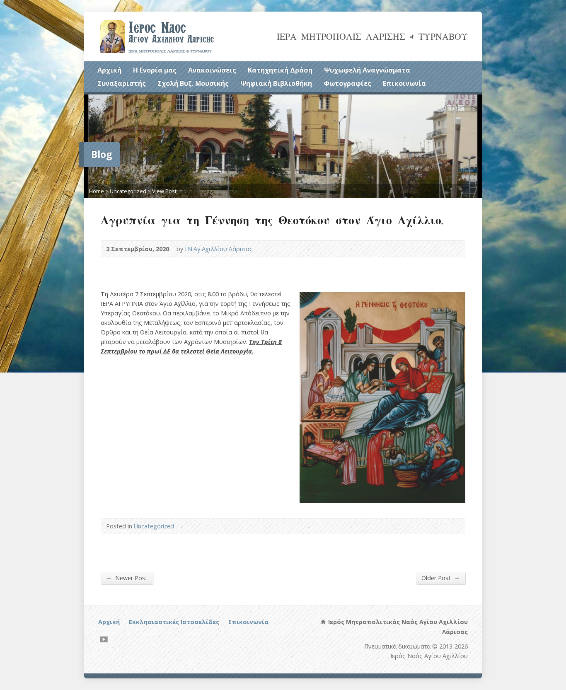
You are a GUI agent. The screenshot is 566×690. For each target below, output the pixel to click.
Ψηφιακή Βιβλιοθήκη (276, 83)
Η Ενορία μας (155, 70)
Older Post (440, 578)
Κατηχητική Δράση (280, 70)
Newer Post (127, 578)
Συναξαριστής (121, 83)
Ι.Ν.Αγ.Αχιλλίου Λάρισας (219, 249)
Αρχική (109, 70)
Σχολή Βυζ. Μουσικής (193, 83)
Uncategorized (128, 191)
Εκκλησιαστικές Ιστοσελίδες (174, 622)
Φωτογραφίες (347, 83)
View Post (164, 191)
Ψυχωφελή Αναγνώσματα (367, 70)
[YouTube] (104, 639)
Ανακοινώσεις (212, 70)
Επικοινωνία (404, 83)
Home (96, 191)
